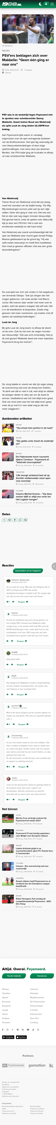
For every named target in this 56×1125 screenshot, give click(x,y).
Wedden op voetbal (9, 1113)
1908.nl (12, 4)
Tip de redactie (14, 975)
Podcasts (34, 993)
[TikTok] (34, 1030)
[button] (32, 581)
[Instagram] (8, 1030)
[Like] (8, 641)
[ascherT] (8, 707)
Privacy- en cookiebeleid (10, 1082)
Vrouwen (6, 1022)
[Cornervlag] (8, 736)
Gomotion (15, 1096)
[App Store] (21, 1037)
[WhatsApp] (20, 520)
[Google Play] (8, 1037)
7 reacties (28, 70)
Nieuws (5, 989)
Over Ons (34, 1018)
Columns (34, 989)
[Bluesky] (19, 1030)
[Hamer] (8, 614)
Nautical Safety (35, 1106)
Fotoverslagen (36, 1005)
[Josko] (8, 779)
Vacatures (42, 975)
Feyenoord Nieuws (36, 1111)
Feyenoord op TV (8, 1111)
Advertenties (36, 1014)
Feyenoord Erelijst (36, 1113)
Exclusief (6, 1001)
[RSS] (39, 1030)
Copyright (5, 1091)
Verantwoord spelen (9, 1089)
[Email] (9, 520)
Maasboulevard (37, 997)
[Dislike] (13, 602)
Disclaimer (5, 1084)
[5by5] (8, 677)
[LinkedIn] (25, 520)
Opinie (5, 997)
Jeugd (5, 1009)
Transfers (6, 993)
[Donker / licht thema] (40, 4)
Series (5, 1014)
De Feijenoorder (37, 1001)
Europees (6, 1005)
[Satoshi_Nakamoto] (8, 581)
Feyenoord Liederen (37, 1109)
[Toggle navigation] (52, 4)
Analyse (5, 1018)
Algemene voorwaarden (10, 1087)
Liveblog (34, 1022)
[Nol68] (8, 653)
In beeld (34, 1009)
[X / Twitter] (4, 520)
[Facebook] (15, 520)
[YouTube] (29, 1030)
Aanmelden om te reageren (28, 570)
